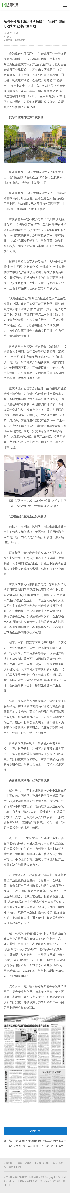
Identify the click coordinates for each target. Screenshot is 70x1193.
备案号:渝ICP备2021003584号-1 (36, 1180)
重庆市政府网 (24, 1162)
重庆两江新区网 (41, 1162)
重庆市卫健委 (15, 1166)
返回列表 (35, 1131)
